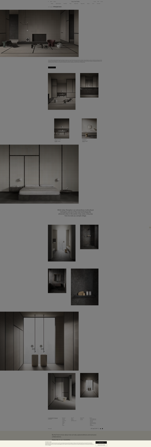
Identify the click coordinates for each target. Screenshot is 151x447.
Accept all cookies (101, 442)
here (60, 444)
